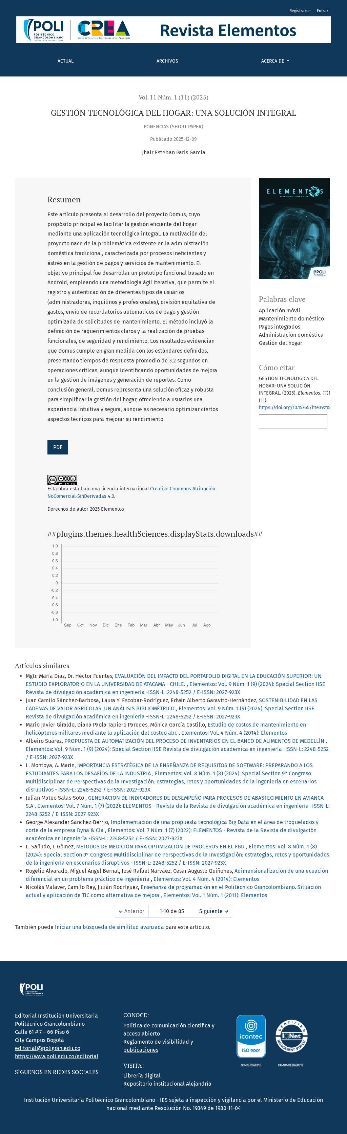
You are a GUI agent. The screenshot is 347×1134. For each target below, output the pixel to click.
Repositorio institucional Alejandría (167, 1084)
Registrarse (300, 10)
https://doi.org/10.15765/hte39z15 (294, 407)
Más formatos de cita (291, 421)
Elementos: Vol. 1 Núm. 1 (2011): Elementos (215, 895)
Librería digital (142, 1075)
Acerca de (273, 61)
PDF (57, 447)
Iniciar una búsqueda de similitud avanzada (109, 927)
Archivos (167, 61)
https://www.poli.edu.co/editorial (56, 1056)
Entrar (322, 10)
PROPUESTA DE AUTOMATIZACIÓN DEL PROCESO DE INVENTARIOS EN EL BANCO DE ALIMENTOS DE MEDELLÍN (195, 741)
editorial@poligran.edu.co (47, 1048)
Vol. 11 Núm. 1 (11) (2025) (173, 97)
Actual (66, 61)
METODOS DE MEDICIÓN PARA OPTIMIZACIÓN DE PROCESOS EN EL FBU (161, 846)
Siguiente (214, 911)
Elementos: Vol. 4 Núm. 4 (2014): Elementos (234, 733)
